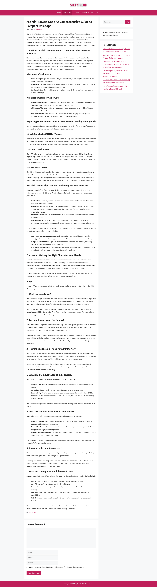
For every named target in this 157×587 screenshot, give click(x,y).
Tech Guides (67, 13)
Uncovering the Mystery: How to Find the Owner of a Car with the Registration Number (115, 73)
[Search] (127, 22)
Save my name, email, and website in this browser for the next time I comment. (56, 567)
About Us (76, 13)
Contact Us (85, 13)
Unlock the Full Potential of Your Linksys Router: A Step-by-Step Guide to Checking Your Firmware (116, 64)
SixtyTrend (77, 584)
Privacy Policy (95, 13)
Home (59, 13)
